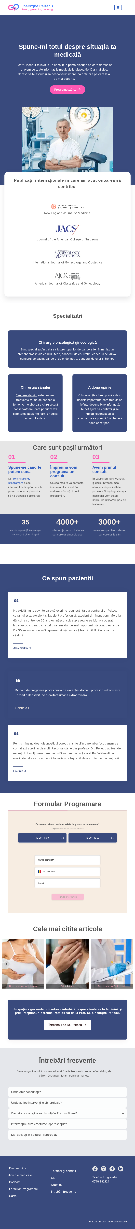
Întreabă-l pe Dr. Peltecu (65, 1025)
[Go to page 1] (65, 986)
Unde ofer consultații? (26, 1092)
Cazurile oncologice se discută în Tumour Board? (44, 1113)
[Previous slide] (7, 964)
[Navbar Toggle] (118, 7)
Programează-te (65, 89)
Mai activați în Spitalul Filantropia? (34, 1134)
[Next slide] (128, 964)
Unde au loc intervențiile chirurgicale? (36, 1102)
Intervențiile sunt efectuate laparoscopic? (39, 1124)
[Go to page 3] (69, 986)
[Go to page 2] (67, 986)
